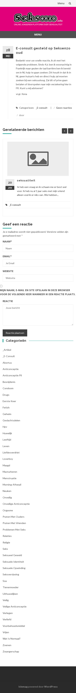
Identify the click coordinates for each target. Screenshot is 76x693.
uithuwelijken (10, 593)
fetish (6, 407)
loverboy (8, 458)
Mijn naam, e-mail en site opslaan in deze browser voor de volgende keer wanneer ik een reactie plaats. (37, 292)
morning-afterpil (12, 484)
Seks (5, 548)
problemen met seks (14, 529)
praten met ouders (13, 516)
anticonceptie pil (12, 375)
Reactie (8, 301)
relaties (7, 535)
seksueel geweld (12, 555)
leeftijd (7, 439)
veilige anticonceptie (15, 606)
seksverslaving (11, 574)
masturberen (10, 471)
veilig (6, 600)
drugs (6, 394)
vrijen (6, 632)
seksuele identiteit (13, 561)
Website (8, 271)
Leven (6, 446)
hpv (5, 426)
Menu (61, 3)
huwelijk (7, 433)
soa (5, 580)
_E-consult (41, 107)
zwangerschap (11, 651)
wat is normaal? (12, 638)
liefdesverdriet (11, 452)
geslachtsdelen (11, 420)
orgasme (8, 510)
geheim (7, 413)
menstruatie (9, 478)
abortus (7, 362)
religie (6, 542)
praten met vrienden (14, 523)
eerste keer (9, 401)
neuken (7, 490)
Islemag (23, 686)
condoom (8, 388)
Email (7, 256)
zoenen (7, 645)
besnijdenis (9, 381)
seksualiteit (26, 180)
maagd (6, 465)
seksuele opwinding (14, 568)
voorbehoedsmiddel (14, 625)
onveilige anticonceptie (16, 503)
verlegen (8, 612)
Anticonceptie (11, 368)
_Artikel (7, 349)
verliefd (7, 619)
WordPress (51, 686)
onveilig (7, 497)
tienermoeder (11, 587)
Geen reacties (64, 107)
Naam (7, 241)
